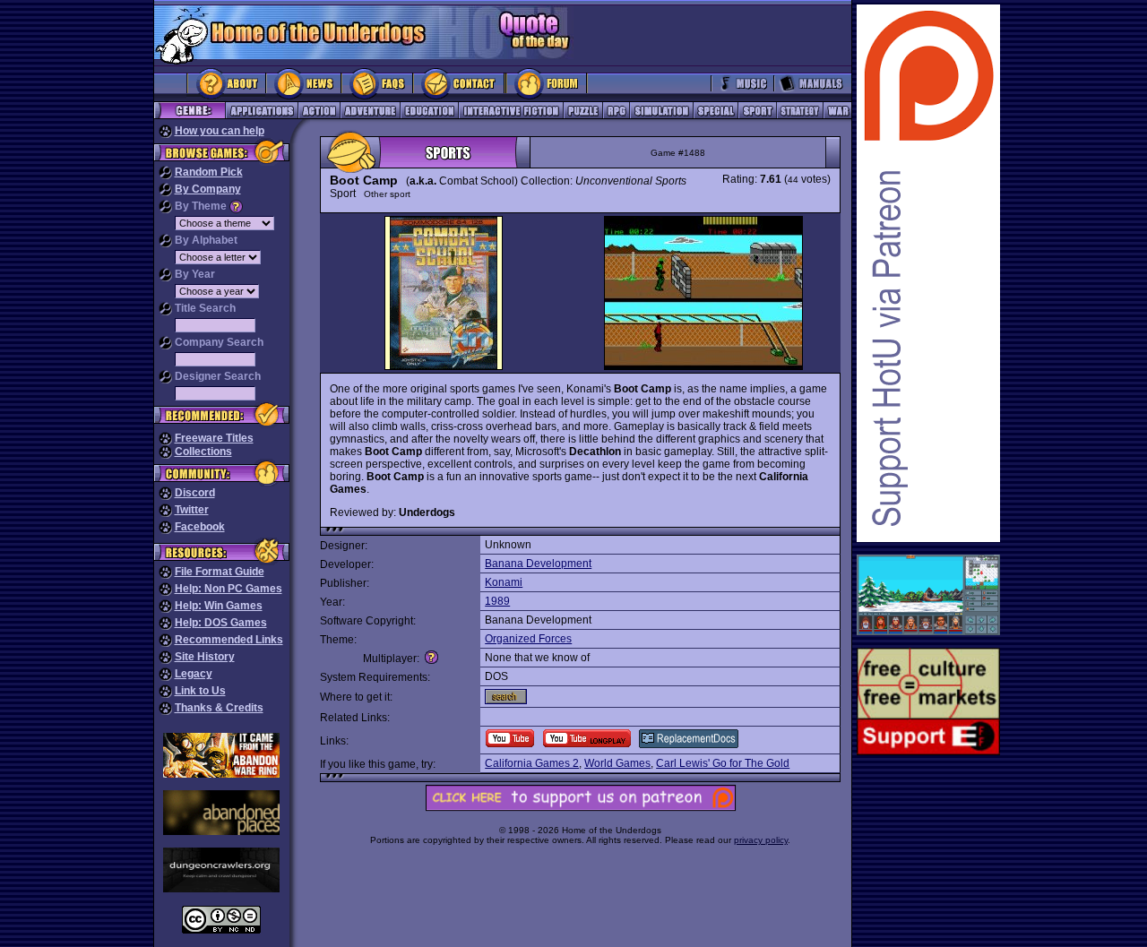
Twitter (192, 510)
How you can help (219, 131)
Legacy (193, 673)
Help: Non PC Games (228, 588)
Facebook (200, 527)
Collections (203, 451)
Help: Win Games (219, 605)
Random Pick (209, 172)
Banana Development (538, 563)
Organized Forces (528, 639)
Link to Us (200, 690)
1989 (497, 601)
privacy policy (761, 840)
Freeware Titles (214, 438)
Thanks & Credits (219, 708)
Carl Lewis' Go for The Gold (722, 763)
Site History (205, 656)
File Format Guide (219, 571)
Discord (195, 492)
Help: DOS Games (221, 622)
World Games (617, 763)
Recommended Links (229, 639)
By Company (208, 189)
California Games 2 (532, 763)
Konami (503, 582)
